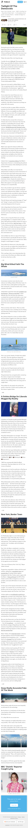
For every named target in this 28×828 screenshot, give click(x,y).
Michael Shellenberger (13, 20)
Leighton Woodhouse (19, 18)
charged (24, 175)
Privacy (19, 817)
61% (12, 154)
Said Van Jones (17, 223)
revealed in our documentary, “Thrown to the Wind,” (14, 292)
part (12, 623)
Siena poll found (12, 577)
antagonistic (6, 177)
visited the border (15, 634)
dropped (9, 639)
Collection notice (14, 818)
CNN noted (18, 77)
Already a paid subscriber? (14, 808)
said (19, 88)
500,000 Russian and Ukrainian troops (15, 127)
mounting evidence (14, 161)
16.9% (14, 111)
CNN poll (12, 61)
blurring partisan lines (6, 630)
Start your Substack (10, 821)
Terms (23, 817)
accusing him (4, 573)
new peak (10, 117)
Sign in (25, 2)
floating (12, 652)
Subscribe (20, 2)
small (9, 623)
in (7, 623)
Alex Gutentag (11, 18)
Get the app (20, 821)
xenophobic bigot (16, 571)
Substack (7, 825)
